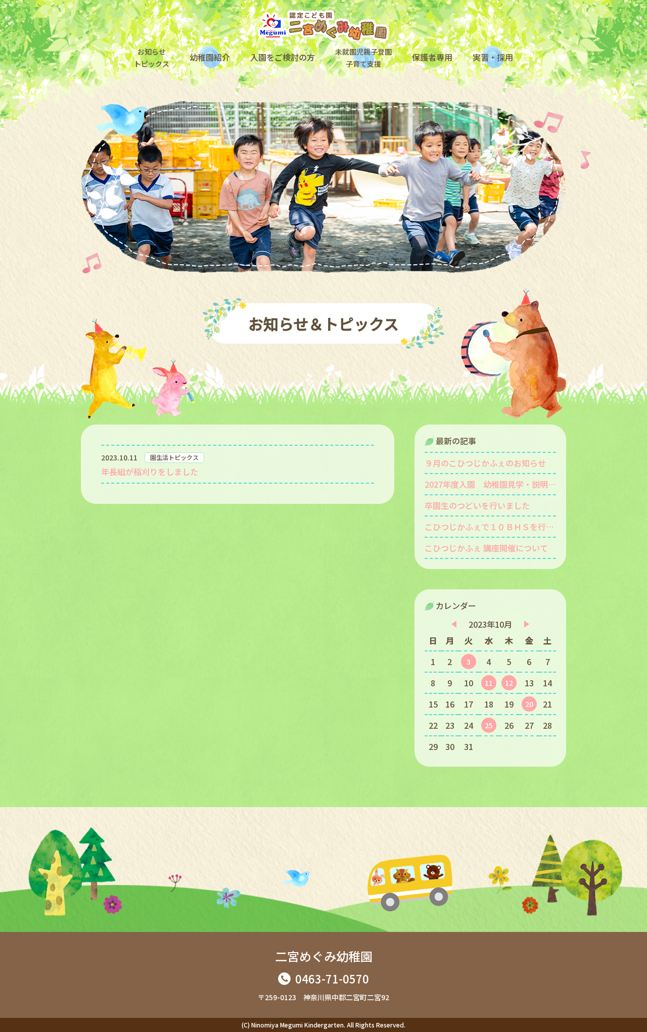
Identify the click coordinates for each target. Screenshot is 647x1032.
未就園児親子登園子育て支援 (363, 57)
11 (489, 683)
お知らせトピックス (151, 57)
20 (529, 704)
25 (489, 725)
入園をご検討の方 (282, 57)
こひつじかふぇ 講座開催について (486, 548)
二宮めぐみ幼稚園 (324, 956)
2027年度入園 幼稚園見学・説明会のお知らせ (490, 484)
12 (509, 683)
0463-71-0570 (332, 978)
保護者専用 (432, 57)
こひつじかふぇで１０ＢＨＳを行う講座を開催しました (490, 527)
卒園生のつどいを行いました (477, 505)
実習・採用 (493, 57)
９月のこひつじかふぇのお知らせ (485, 463)
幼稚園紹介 (210, 57)
